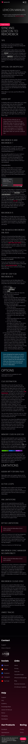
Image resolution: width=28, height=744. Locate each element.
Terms (22, 732)
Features (16, 671)
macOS (11, 259)
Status (3, 713)
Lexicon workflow (20, 16)
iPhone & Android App (20, 677)
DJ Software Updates (20, 687)
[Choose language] (23, 2)
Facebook (7, 673)
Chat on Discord (5, 648)
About (16, 665)
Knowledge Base (6, 706)
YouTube (6, 681)
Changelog (4, 716)
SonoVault (4, 729)
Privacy (22, 729)
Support (3, 645)
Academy (4, 703)
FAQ (2, 700)
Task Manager (10, 199)
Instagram (7, 677)
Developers (4, 719)
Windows (4, 259)
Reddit (6, 669)
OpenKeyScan (5, 732)
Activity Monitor (20, 199)
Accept (23, 738)
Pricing (16, 668)
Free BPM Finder (19, 674)
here (14, 600)
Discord (6, 665)
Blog (15, 681)
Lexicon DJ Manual (6, 709)
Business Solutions (19, 684)
